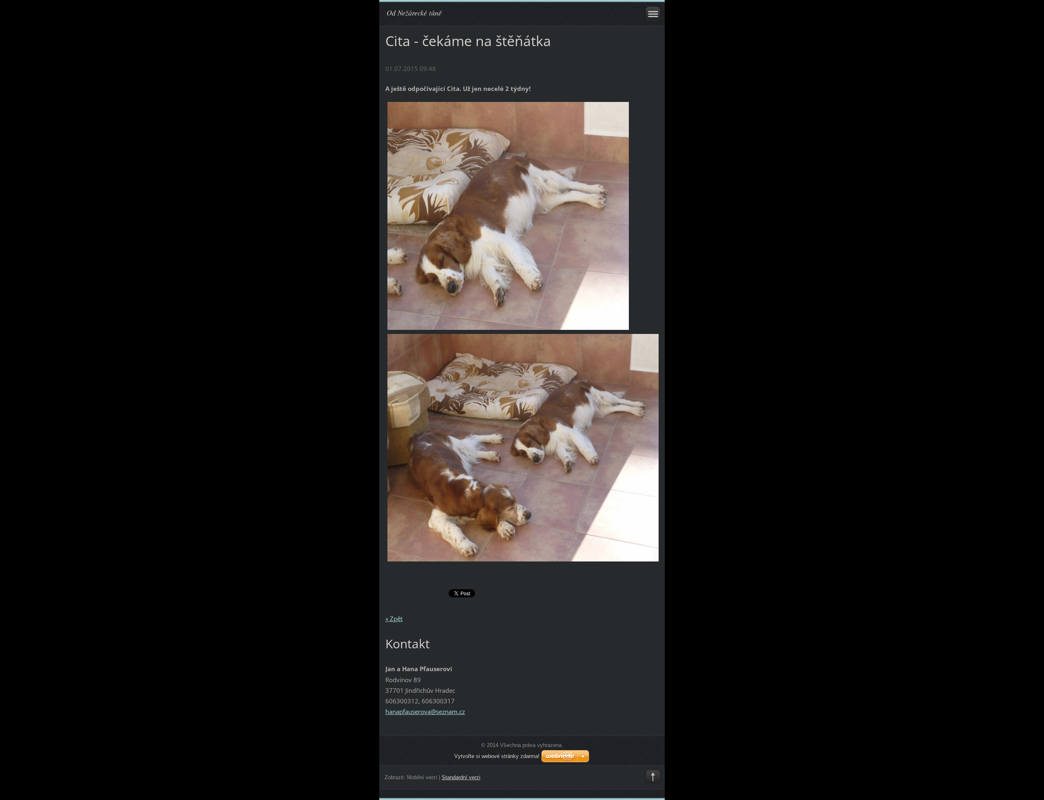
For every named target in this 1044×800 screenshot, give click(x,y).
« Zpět (394, 618)
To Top (653, 777)
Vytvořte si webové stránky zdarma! (497, 756)
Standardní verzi (461, 777)
